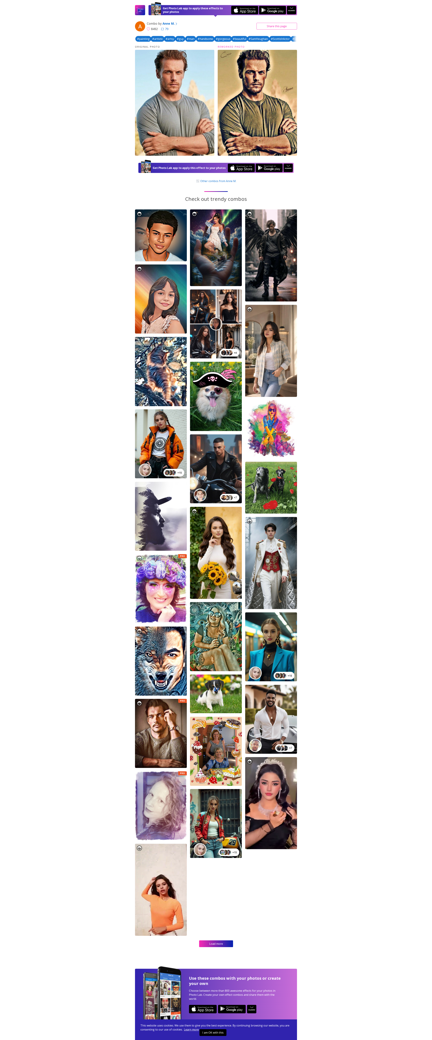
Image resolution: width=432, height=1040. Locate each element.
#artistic (157, 39)
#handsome (205, 39)
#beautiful (239, 39)
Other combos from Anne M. (218, 181)
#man (190, 39)
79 (166, 29)
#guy (180, 39)
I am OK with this (213, 1032)
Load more (216, 944)
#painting (143, 39)
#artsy (170, 39)
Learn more (191, 1029)
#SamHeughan (258, 39)
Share (277, 26)
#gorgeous (223, 39)
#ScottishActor (280, 39)
